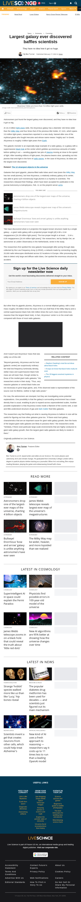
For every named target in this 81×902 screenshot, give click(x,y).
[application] (40, 334)
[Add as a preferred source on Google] (40, 854)
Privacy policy (37, 872)
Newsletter (73, 113)
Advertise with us (14, 878)
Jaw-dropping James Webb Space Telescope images (40, 801)
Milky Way (70, 172)
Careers (59, 878)
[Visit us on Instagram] (28, 3)
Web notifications (39, 878)
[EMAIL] (18, 450)
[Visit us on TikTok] (39, 3)
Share (9, 113)
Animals (10, 9)
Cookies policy (63, 872)
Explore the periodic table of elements (40, 819)
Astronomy (38, 33)
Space (63, 9)
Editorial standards (15, 882)
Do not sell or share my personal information (65, 885)
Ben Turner (30, 54)
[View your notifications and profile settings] (71, 3)
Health (32, 9)
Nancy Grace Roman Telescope (57, 14)
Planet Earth (53, 9)
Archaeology (22, 9)
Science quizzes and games (57, 798)
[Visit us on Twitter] (25, 3)
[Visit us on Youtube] (32, 3)
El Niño (77, 14)
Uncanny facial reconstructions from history (40, 826)
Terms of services (31, 287)
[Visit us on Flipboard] (35, 3)
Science (42, 9)
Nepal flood (18, 14)
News (61, 54)
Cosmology (49, 33)
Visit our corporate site (47, 847)
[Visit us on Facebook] (21, 3)
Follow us (62, 113)
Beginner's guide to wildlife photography (58, 806)
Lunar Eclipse (34, 14)
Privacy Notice (66, 287)
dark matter (43, 409)
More (72, 9)
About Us (60, 865)
